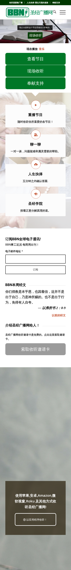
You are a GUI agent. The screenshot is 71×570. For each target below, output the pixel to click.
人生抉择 (35, 174)
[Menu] (61, 12)
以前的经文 (59, 315)
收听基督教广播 (16, 2)
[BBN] (29, 12)
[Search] (52, 12)
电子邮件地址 (14, 251)
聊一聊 (35, 144)
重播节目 (35, 115)
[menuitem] (16, 2)
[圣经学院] (35, 194)
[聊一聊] (35, 134)
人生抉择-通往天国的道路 (37, 2)
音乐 (41, 49)
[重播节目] (35, 105)
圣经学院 (35, 204)
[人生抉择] (35, 164)
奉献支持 (56, 2)
